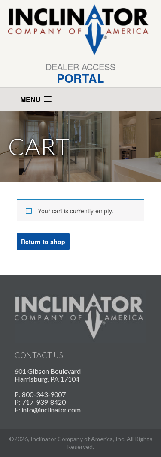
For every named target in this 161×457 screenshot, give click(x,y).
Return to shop (43, 241)
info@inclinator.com (51, 410)
